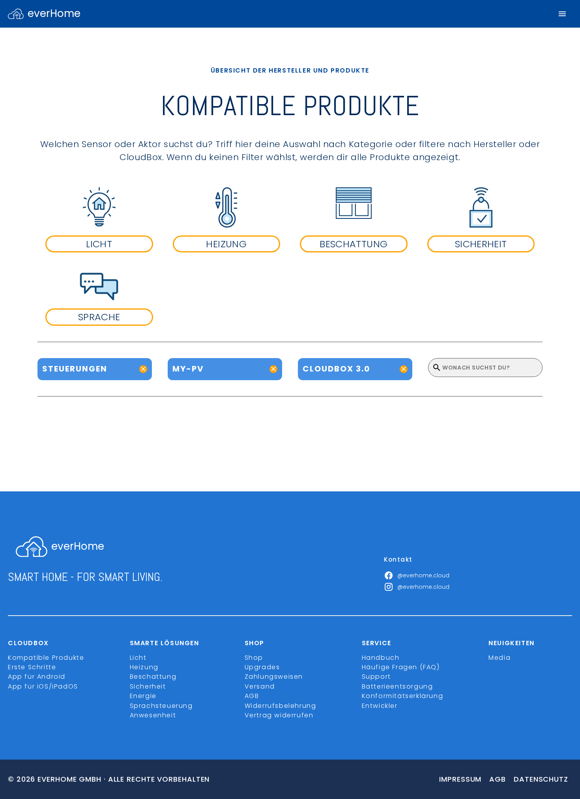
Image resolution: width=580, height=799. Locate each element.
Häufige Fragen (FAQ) (401, 667)
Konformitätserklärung (402, 695)
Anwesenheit (153, 715)
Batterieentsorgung (397, 686)
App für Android (36, 676)
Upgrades (262, 667)
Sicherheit (148, 686)
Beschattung (153, 676)
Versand (260, 686)
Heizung (144, 667)
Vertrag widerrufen (279, 715)
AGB (252, 695)
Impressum (460, 779)
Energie (143, 695)
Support (376, 676)
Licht (138, 657)
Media (499, 657)
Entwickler (380, 705)
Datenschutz (541, 779)
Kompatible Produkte (46, 657)
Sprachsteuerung (161, 705)
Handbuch (381, 657)
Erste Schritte (32, 667)
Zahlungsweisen (274, 676)
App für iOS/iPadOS (43, 686)
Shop (254, 657)
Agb (497, 779)
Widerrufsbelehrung (280, 705)
